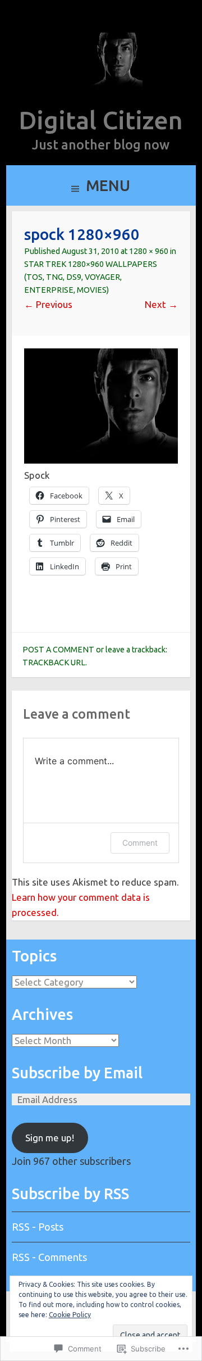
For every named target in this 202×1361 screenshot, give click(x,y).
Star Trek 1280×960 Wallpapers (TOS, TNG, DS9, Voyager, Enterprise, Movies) (90, 277)
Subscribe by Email (77, 1072)
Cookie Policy (70, 1314)
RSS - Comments (49, 1257)
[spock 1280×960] (100, 460)
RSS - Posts (37, 1226)
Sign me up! (49, 1137)
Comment (140, 842)
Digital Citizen (101, 120)
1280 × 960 (148, 251)
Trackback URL (53, 662)
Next (161, 304)
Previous (48, 304)
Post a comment (58, 649)
